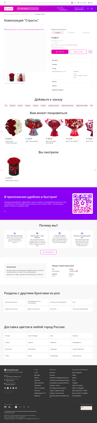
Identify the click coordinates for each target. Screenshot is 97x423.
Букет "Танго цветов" (72, 139)
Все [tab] (6, 105)
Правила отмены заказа (57, 393)
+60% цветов (85, 32)
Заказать (61, 52)
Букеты (74, 378)
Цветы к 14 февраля (78, 388)
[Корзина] (92, 9)
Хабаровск (53, 342)
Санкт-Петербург (33, 336)
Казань (30, 356)
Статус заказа (82, 2)
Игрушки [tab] (35, 105)
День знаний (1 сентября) (79, 393)
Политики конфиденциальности (59, 378)
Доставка (26, 2)
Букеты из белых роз (11, 309)
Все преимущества (48, 252)
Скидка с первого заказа (57, 390)
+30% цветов (71, 32)
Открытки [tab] (12, 105)
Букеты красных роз (11, 302)
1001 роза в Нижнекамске (80, 309)
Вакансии (37, 396)
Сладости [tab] (27, 105)
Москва (7, 336)
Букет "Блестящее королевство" (51, 140)
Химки (7, 356)
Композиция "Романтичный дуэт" (12, 140)
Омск (51, 336)
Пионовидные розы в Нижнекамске (34, 302)
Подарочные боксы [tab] (54, 105)
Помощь (62, 2)
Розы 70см (53, 309)
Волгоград (8, 349)
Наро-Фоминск (77, 356)
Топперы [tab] (43, 105)
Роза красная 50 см (57, 71)
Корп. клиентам (50, 2)
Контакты (57, 2)
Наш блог (37, 390)
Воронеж (75, 336)
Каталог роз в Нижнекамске (58, 302)
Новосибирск (32, 349)
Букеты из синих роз (34, 309)
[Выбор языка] (72, 3)
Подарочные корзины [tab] (67, 105)
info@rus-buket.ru (10, 384)
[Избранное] (88, 9)
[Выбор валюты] (75, 3)
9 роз (74, 302)
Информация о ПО (39, 393)
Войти (91, 2)
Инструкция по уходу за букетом (59, 383)
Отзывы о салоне (55, 385)
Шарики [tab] (20, 105)
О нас (22, 2)
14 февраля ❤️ (73, 271)
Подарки (75, 383)
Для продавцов (42, 2)
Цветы (74, 375)
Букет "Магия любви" (32, 139)
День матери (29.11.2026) (79, 390)
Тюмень (7, 342)
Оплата (31, 2)
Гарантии (35, 2)
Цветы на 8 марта (77, 385)
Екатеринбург (54, 356)
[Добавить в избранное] (90, 52)
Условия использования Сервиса (59, 380)
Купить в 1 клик (78, 52)
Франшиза (37, 385)
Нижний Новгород (78, 349)
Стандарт (57, 32)
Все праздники (76, 396)
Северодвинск (77, 342)
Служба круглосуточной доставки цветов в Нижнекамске (20, 411)
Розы (73, 380)
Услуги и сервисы (39, 388)
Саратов (30, 342)
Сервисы (67, 2)
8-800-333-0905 (10, 380)
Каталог (10, 8)
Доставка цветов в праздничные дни (59, 396)
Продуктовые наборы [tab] (81, 105)
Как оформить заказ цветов (58, 388)
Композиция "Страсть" (12, 179)
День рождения (77, 372)
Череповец (53, 349)
